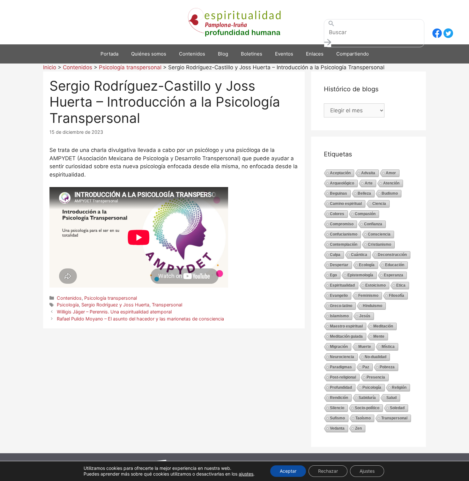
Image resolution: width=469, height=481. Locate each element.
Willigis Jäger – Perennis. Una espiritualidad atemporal (114, 311)
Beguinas (338, 193)
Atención (391, 183)
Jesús (364, 316)
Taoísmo (363, 418)
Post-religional (343, 377)
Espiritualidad (342, 285)
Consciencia (379, 234)
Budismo (390, 193)
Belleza (364, 193)
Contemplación (343, 244)
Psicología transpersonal (110, 298)
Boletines (251, 54)
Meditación (383, 326)
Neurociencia (342, 357)
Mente (378, 336)
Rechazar (328, 471)
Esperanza (393, 275)
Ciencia (379, 203)
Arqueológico (342, 183)
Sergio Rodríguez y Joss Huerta (115, 304)
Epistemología (360, 275)
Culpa (335, 254)
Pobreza (387, 367)
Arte (369, 183)
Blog (223, 54)
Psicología (68, 304)
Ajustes (367, 471)
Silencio (337, 408)
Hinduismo (372, 306)
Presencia (376, 377)
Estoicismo (375, 285)
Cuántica (359, 254)
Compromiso (342, 224)
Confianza (373, 224)
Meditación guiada (346, 336)
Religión (399, 387)
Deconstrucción (392, 254)
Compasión (365, 214)
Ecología (367, 265)
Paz (365, 367)
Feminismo (368, 295)
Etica (401, 285)
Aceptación (340, 173)
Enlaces (315, 54)
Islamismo (339, 316)
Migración (339, 346)
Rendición (339, 397)
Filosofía (396, 295)
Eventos (284, 54)
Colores (337, 214)
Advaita (368, 173)
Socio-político (367, 408)
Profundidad (341, 387)
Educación (394, 265)
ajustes (246, 474)
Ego (333, 275)
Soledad (397, 408)
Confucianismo (343, 234)
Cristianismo (379, 244)
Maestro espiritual (346, 326)
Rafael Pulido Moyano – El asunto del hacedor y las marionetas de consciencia (140, 318)
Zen (358, 428)
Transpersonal (167, 304)
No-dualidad (375, 357)
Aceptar (288, 471)
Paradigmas (341, 367)
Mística (388, 346)
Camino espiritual (346, 203)
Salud (391, 397)
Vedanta (337, 428)
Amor (391, 173)
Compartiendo (352, 54)
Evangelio (339, 295)
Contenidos (192, 54)
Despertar (339, 265)
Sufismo (337, 418)
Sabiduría (367, 397)
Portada (109, 54)
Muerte (364, 346)
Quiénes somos (148, 54)
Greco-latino (341, 306)
